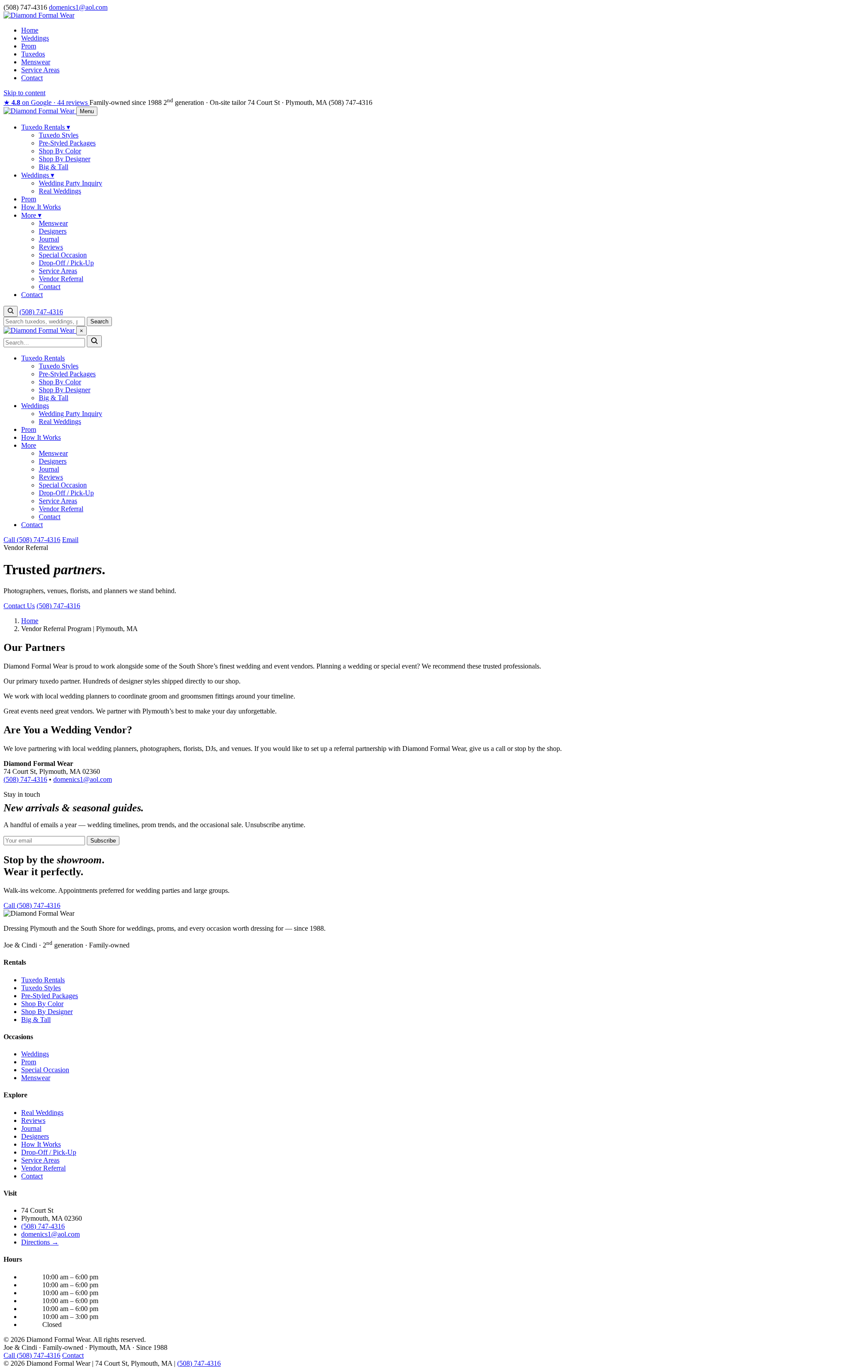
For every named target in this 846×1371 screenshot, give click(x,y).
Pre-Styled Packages (67, 374)
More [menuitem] (31, 215)
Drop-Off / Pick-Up (66, 493)
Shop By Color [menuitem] (60, 151)
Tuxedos (33, 54)
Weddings (35, 38)
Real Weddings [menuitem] (60, 191)
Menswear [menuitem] (53, 223)
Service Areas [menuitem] (58, 271)
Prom (28, 46)
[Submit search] (94, 341)
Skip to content (24, 93)
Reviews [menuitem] (51, 247)
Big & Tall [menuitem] (53, 167)
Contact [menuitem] (49, 286)
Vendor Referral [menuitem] (61, 278)
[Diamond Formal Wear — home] (40, 111)
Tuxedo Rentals (43, 358)
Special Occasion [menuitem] (63, 255)
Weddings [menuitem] (37, 175)
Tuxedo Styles (58, 366)
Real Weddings (60, 421)
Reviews (51, 477)
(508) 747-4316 (350, 102)
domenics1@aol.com (82, 779)
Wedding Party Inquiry (70, 413)
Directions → (40, 1242)
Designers (53, 461)
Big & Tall (53, 397)
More (28, 445)
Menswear (35, 62)
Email (70, 539)
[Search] (11, 311)
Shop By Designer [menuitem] (64, 159)
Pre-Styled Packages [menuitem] (67, 143)
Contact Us (19, 605)
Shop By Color (60, 382)
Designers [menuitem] (53, 231)
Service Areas (40, 70)
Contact (32, 78)
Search (99, 321)
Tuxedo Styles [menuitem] (58, 135)
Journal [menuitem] (49, 239)
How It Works (41, 437)
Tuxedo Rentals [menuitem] (45, 127)
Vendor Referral (61, 509)
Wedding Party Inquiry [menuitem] (70, 183)
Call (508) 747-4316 (32, 539)
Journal (49, 469)
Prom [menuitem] (28, 199)
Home (29, 30)
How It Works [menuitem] (41, 207)
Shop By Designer (64, 390)
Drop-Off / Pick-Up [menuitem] (66, 263)
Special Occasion (63, 485)
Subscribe (103, 840)
